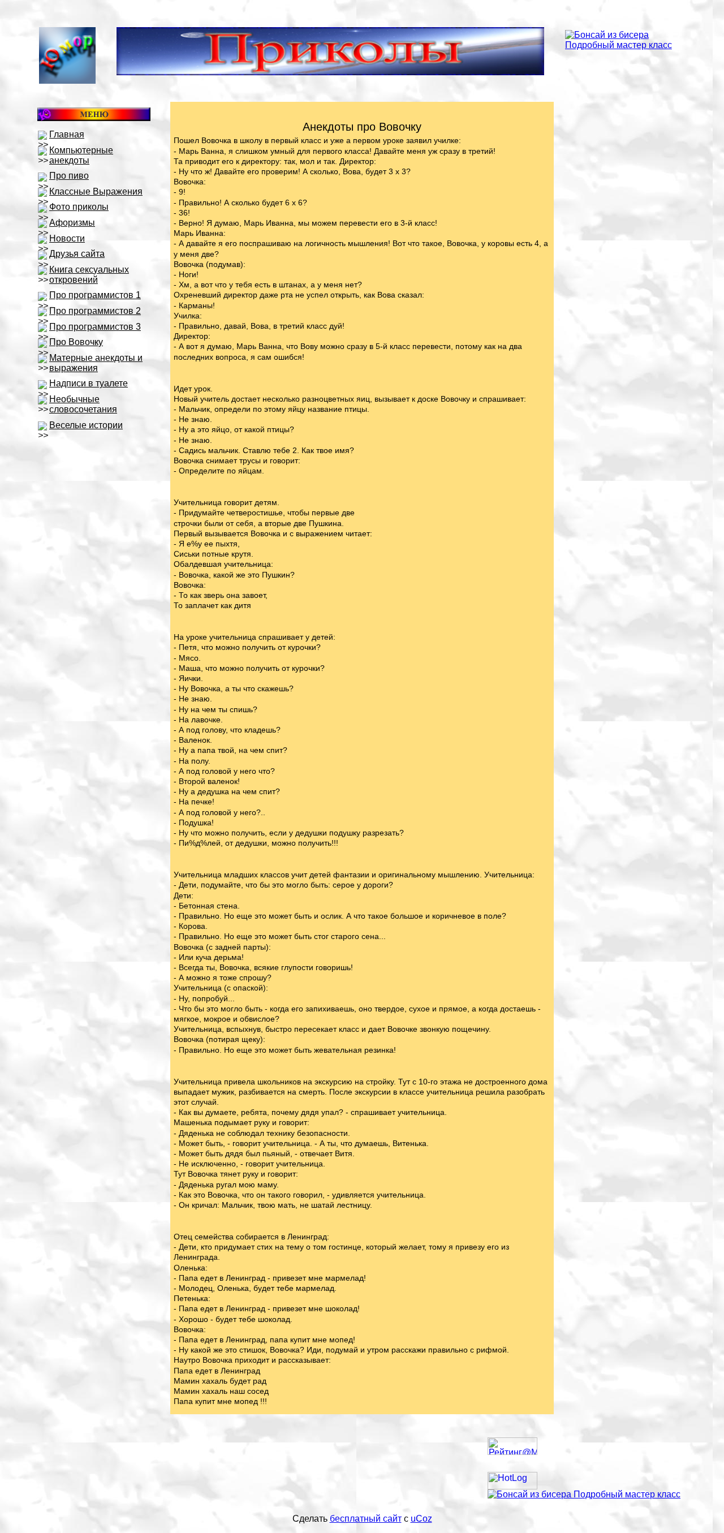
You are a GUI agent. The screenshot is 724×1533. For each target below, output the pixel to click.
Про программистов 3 (95, 326)
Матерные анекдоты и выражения (96, 363)
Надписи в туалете (88, 383)
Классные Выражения (96, 191)
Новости (67, 238)
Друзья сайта (77, 254)
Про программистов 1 (95, 295)
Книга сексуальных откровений (89, 275)
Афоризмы (72, 222)
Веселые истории (86, 425)
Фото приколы (79, 207)
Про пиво (69, 175)
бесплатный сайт (366, 1518)
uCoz (421, 1518)
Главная (66, 134)
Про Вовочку (76, 342)
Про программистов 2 (95, 311)
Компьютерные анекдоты (81, 155)
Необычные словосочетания (83, 404)
